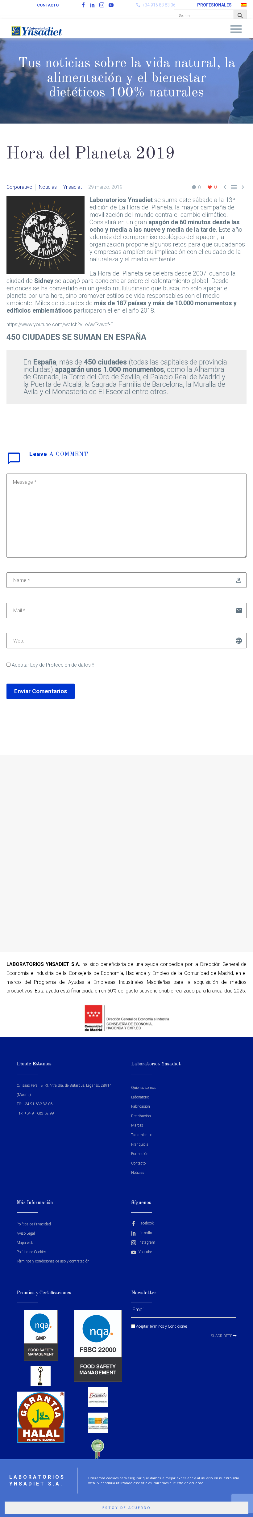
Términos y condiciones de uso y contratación (53, 1261)
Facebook (146, 1223)
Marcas (137, 1125)
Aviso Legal (26, 1233)
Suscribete (222, 1336)
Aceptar (52, 665)
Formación (139, 1154)
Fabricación (140, 1106)
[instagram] (101, 4)
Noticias (48, 187)
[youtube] (111, 4)
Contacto (48, 5)
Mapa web (25, 1243)
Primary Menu (236, 29)
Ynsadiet (72, 187)
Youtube (145, 1252)
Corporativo (19, 187)
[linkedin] (92, 4)
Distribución (141, 1116)
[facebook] (83, 4)
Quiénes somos (143, 1087)
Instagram (146, 1242)
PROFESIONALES (214, 4)
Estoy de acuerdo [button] (126, 1508)
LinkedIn (145, 1233)
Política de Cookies (31, 1252)
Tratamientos (141, 1135)
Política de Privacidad (34, 1224)
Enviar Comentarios (40, 691)
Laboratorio (140, 1097)
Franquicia (139, 1144)
